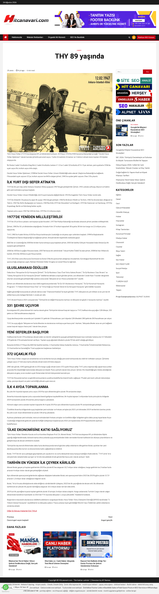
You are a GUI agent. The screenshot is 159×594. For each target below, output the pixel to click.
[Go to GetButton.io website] (5, 591)
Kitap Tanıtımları (122, 229)
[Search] (129, 37)
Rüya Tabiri (120, 251)
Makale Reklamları (35, 37)
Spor (118, 272)
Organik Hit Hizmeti (56, 37)
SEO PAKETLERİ (122, 264)
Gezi (118, 203)
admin (11, 70)
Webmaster (120, 285)
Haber (79, 50)
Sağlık (118, 255)
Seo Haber (134, 124)
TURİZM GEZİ (122, 281)
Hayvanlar (120, 221)
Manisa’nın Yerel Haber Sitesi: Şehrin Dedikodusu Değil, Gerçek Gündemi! (23, 563)
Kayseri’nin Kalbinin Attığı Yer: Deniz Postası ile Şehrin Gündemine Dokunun (94, 563)
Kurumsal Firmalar (123, 234)
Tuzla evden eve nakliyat (72, 587)
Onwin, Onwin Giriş (55, 584)
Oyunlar (119, 247)
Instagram (120, 225)
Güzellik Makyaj (122, 212)
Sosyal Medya (121, 268)
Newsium (95, 580)
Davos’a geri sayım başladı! (18, 518)
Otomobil (120, 242)
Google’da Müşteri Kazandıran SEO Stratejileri (139, 129)
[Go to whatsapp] (5, 587)
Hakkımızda (17, 37)
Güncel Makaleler (123, 208)
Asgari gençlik (106, 518)
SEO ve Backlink (77, 37)
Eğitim (118, 195)
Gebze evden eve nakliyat (51, 587)
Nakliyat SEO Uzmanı (146, 37)
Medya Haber (121, 238)
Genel (118, 199)
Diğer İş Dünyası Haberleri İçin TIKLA (22, 511)
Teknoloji (119, 277)
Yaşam (118, 290)
